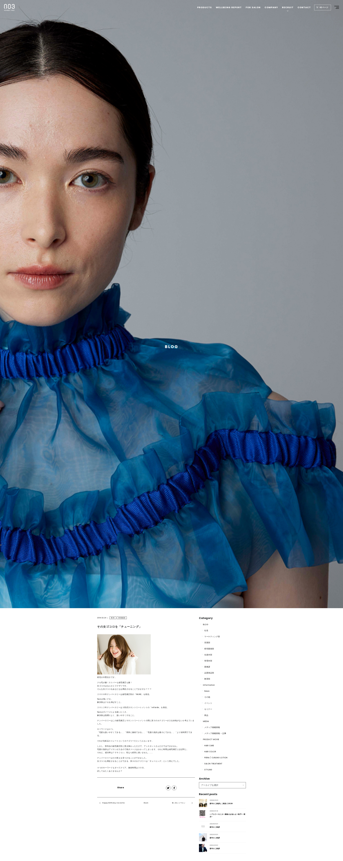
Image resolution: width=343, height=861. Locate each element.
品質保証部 (209, 672)
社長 (206, 630)
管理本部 (208, 660)
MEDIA (206, 721)
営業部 (207, 642)
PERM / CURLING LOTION (216, 757)
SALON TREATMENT (213, 763)
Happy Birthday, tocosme (113, 803)
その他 (207, 697)
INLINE (138, 694)
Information (209, 685)
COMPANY (271, 7)
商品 (206, 715)
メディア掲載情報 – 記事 (215, 733)
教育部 (207, 679)
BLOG (113, 618)
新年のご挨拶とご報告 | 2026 (221, 803)
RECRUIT (288, 7)
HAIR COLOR (210, 751)
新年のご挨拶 (215, 827)
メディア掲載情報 (212, 727)
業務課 (207, 666)
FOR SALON (253, 7)
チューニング (155, 761)
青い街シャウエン (178, 803)
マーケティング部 (212, 636)
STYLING (208, 769)
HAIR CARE (209, 745)
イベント (208, 703)
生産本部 (208, 654)
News (206, 691)
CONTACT (304, 7)
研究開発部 (121, 618)
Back (146, 803)
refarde (155, 707)
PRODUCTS (204, 7)
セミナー (208, 709)
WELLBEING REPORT (229, 7)
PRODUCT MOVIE (211, 739)
